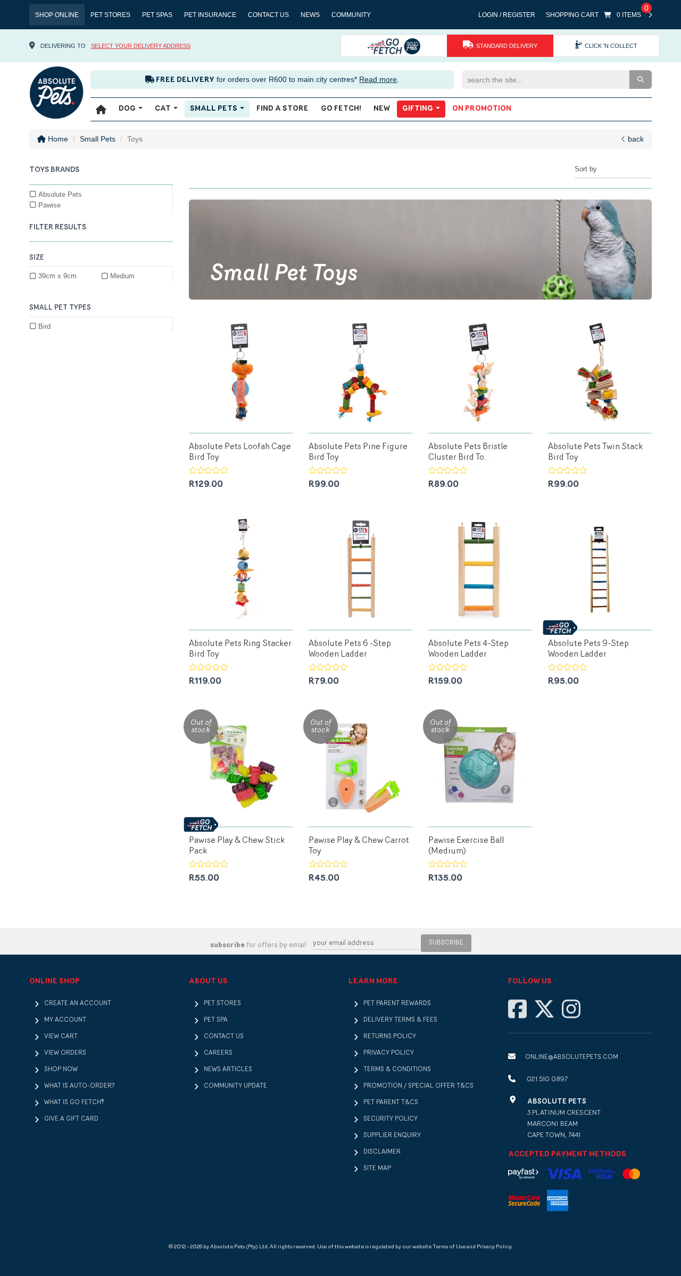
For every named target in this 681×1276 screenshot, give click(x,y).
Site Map (377, 1168)
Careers (218, 1053)
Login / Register (506, 15)
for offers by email (258, 945)
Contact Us (268, 15)
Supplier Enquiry (392, 1135)
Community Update (235, 1086)
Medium (122, 276)
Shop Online (57, 15)
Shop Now (61, 1069)
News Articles (228, 1069)
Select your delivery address (140, 46)
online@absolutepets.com (571, 1057)
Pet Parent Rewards (397, 1003)
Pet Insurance (210, 15)
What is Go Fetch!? (74, 1102)
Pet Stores (110, 15)
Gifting (418, 109)
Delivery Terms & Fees (400, 1020)
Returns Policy (389, 1036)
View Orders (65, 1053)
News (310, 15)
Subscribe (446, 943)
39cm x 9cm (57, 276)
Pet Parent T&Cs (390, 1102)
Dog (128, 109)
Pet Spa (216, 1020)
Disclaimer (382, 1152)
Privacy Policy (388, 1053)
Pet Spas (157, 15)
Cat (163, 109)
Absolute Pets (60, 194)
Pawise (49, 205)
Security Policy (390, 1119)
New (381, 109)
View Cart (61, 1036)
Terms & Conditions (397, 1069)
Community (351, 15)
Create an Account (77, 1003)
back (635, 139)
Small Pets (214, 109)
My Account (65, 1020)
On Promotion (481, 109)
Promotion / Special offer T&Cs (418, 1086)
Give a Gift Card (71, 1119)
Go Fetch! (341, 109)
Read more (378, 79)
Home (57, 139)
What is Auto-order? (79, 1086)
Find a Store (282, 109)
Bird (44, 326)
